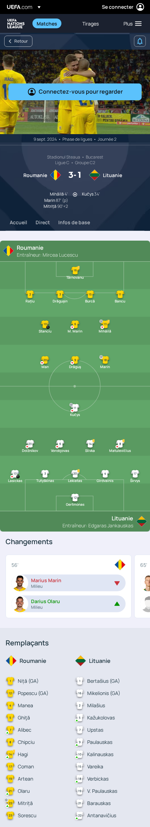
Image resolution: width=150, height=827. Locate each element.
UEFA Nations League (16, 23)
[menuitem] (53, 23)
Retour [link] (21, 41)
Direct (43, 222)
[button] (131, 23)
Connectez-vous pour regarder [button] (81, 91)
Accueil (18, 222)
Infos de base (74, 222)
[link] (47, 23)
